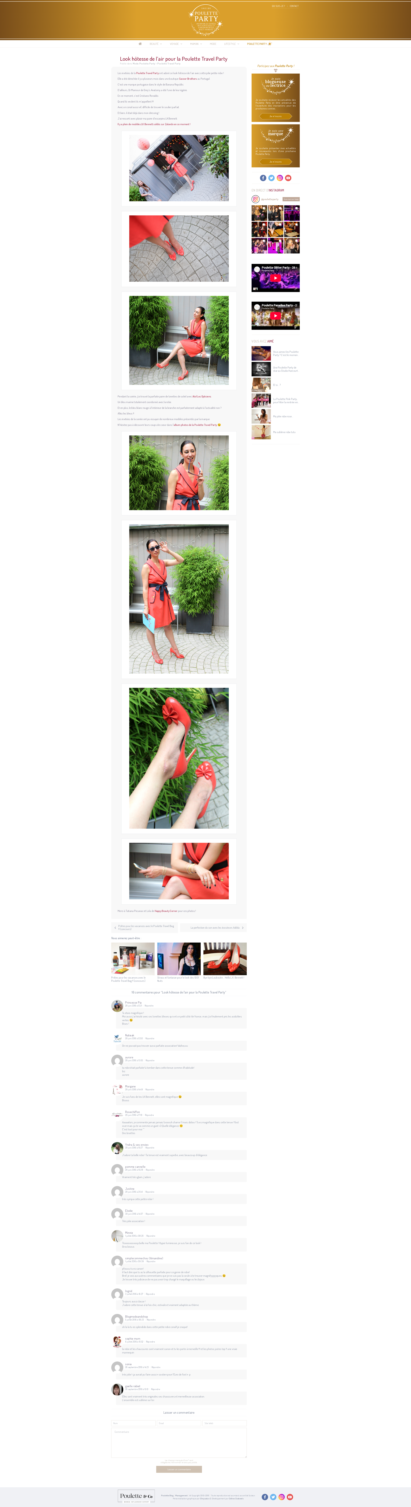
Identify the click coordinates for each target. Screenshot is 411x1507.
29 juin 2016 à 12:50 (134, 1038)
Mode (213, 43)
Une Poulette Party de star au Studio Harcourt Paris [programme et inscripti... (285, 369)
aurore (129, 1057)
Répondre (149, 1006)
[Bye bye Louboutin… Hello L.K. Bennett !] (225, 959)
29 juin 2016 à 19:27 (134, 1148)
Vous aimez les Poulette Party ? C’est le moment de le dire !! (286, 353)
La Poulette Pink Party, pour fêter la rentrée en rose (285, 400)
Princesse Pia (133, 1002)
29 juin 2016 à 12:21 (133, 1006)
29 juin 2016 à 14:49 (134, 1089)
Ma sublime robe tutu (284, 432)
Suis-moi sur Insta (291, 199)
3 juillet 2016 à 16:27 (134, 1294)
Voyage (174, 43)
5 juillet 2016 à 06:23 (134, 1320)
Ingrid (128, 1291)
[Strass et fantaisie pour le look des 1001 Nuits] (179, 959)
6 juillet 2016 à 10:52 (134, 1342)
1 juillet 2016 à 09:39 (134, 1261)
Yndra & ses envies (137, 1144)
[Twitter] (271, 178)
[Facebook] (263, 178)
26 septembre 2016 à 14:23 (137, 1367)
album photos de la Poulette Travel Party (195, 424)
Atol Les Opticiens (201, 396)
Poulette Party (257, 43)
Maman (194, 43)
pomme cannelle (135, 1166)
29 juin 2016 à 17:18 (133, 1115)
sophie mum (132, 1338)
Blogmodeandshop (136, 1316)
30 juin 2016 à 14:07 (134, 1214)
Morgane (130, 1086)
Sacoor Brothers (188, 78)
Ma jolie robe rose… (283, 416)
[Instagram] (280, 178)
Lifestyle (230, 43)
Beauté (154, 43)
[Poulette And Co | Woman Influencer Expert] (136, 1502)
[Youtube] (288, 178)
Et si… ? (277, 384)
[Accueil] (140, 43)
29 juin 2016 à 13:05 (134, 1060)
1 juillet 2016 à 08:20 (134, 1236)
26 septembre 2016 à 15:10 (137, 1389)
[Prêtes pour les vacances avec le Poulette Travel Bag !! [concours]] (133, 959)
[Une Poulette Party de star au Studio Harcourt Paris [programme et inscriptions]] (261, 369)
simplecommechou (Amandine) (144, 1258)
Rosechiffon (132, 1112)
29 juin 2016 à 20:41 (134, 1192)
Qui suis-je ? (278, 6)
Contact (294, 6)
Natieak (129, 1035)
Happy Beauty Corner (166, 911)
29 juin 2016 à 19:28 (134, 1170)
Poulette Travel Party (169, 63)
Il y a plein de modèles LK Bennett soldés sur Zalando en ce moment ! (154, 124)
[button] (259, 213)
